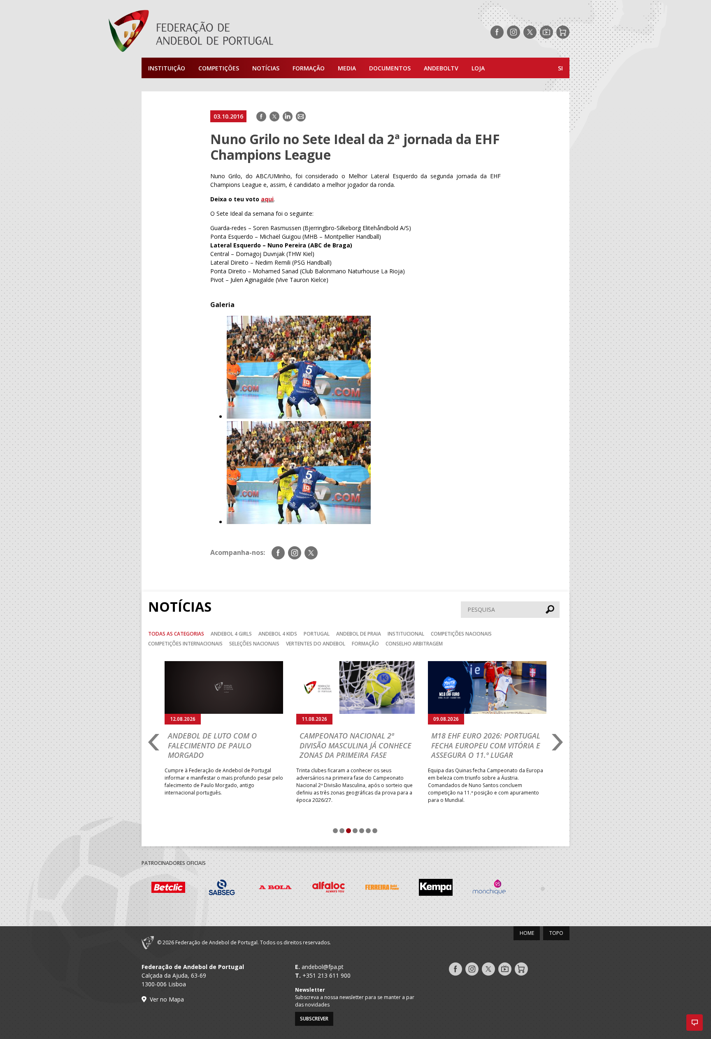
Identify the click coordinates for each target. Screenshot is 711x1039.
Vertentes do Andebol (315, 643)
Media (347, 68)
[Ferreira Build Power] (328, 888)
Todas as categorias (176, 633)
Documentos (390, 68)
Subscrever (314, 1018)
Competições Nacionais (461, 633)
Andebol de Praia (358, 633)
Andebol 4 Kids (277, 633)
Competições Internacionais (185, 643)
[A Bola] (221, 888)
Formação (309, 68)
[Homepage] (224, 32)
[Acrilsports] (542, 888)
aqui (267, 199)
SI (560, 68)
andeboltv (441, 68)
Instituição (166, 68)
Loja (478, 68)
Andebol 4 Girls (231, 633)
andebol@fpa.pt (323, 967)
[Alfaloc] (275, 888)
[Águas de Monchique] (435, 888)
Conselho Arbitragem (414, 643)
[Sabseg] (168, 888)
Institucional (406, 633)
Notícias (265, 68)
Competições (218, 68)
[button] (694, 1022)
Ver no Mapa (167, 999)
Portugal (317, 633)
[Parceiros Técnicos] (489, 888)
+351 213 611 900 (326, 975)
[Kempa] (382, 888)
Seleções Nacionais (254, 643)
